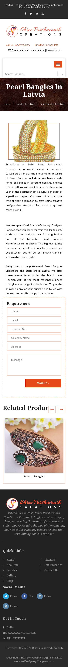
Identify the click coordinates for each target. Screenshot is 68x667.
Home (7, 103)
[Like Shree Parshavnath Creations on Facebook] (25, 13)
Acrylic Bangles (34, 476)
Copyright (11, 647)
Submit (42, 383)
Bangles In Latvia (25, 103)
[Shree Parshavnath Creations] (34, 31)
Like (31, 596)
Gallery (11, 575)
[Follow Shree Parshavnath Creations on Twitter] (31, 13)
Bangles (12, 570)
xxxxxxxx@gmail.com (46, 50)
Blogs (10, 580)
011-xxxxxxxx (18, 50)
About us (13, 564)
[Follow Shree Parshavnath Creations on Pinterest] (37, 13)
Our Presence (53, 564)
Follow (14, 596)
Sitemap (49, 559)
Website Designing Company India (34, 661)
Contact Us (51, 570)
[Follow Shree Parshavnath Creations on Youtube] (43, 13)
